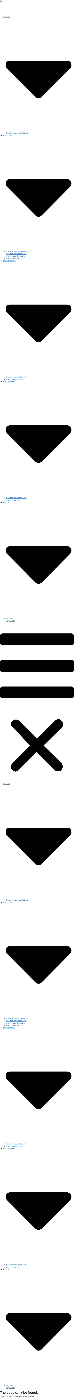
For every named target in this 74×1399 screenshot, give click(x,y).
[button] (37, 703)
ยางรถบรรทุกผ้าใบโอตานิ (14, 258)
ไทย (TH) (9, 618)
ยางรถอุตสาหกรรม (12, 500)
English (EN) (10, 621)
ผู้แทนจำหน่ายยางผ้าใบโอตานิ (16, 254)
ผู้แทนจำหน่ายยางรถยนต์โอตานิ (17, 133)
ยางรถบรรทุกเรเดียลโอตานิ (15, 256)
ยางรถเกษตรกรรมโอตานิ (14, 379)
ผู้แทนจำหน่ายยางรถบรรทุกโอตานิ (17, 251)
